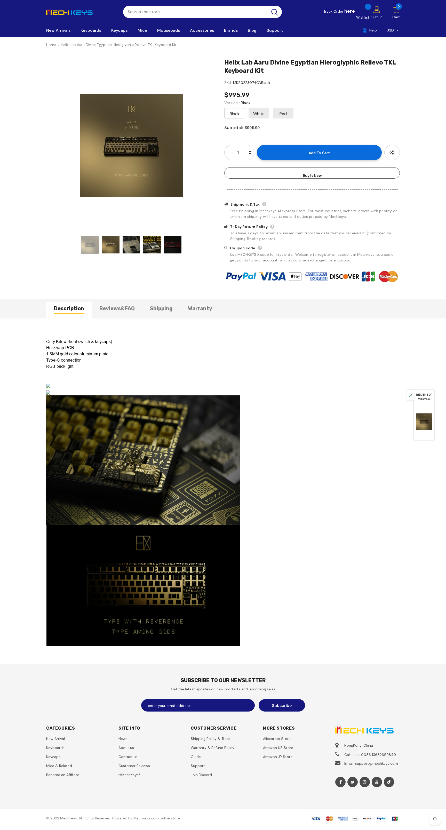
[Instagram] (365, 782)
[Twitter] (352, 782)
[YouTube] (377, 782)
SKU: (228, 82)
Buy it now (312, 175)
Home (51, 44)
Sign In (377, 17)
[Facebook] (340, 782)
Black (235, 113)
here (349, 11)
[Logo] (80, 12)
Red (283, 113)
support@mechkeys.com (376, 763)
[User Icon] (377, 9)
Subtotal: (233, 127)
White (259, 113)
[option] (131, 145)
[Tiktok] (389, 782)
